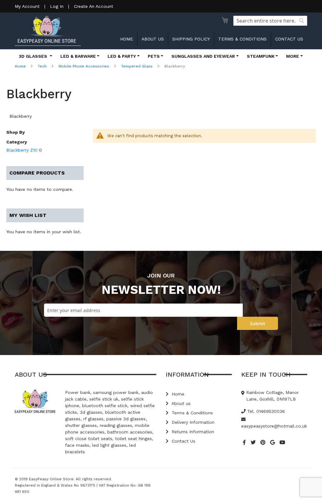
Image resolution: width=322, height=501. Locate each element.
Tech (42, 66)
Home (126, 38)
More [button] (292, 56)
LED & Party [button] (122, 56)
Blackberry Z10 (21, 150)
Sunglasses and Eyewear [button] (203, 56)
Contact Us (182, 441)
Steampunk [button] (261, 56)
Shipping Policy (191, 38)
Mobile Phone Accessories (83, 66)
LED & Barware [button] (78, 56)
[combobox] (270, 21)
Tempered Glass (137, 66)
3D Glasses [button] (33, 56)
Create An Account (93, 6)
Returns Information (192, 431)
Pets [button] (154, 56)
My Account (27, 6)
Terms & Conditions (242, 38)
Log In (57, 6)
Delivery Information (192, 422)
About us (153, 38)
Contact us (289, 38)
